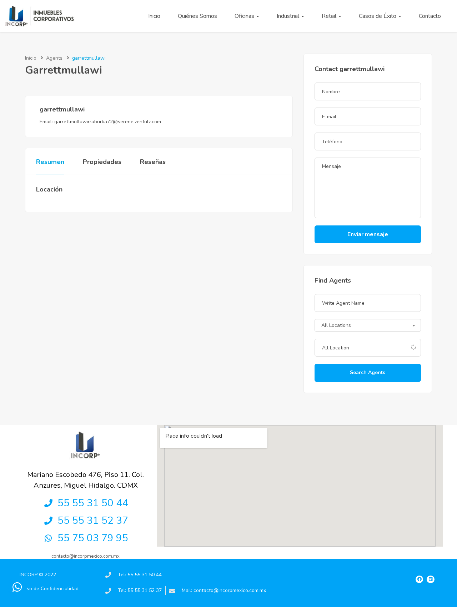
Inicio (154, 16)
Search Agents (367, 372)
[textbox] (367, 325)
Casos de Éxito (378, 16)
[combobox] (368, 325)
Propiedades (102, 162)
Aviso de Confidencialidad (49, 588)
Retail (330, 16)
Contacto (430, 16)
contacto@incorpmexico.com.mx (85, 556)
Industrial (289, 16)
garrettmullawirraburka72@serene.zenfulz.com (107, 121)
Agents (54, 58)
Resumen (50, 162)
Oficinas (245, 16)
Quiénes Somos (197, 16)
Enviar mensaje (367, 234)
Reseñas (153, 162)
